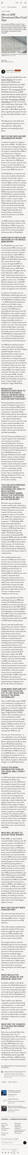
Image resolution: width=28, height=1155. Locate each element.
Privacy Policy (4, 1133)
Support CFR (4, 1125)
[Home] (2, 3)
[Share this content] (14, 1152)
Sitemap (3, 1135)
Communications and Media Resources (20, 1130)
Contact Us (4, 1130)
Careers (3, 1127)
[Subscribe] (24, 1142)
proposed (18, 90)
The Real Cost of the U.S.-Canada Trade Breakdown (14, 1091)
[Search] (21, 2)
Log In (17, 2)
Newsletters (18, 1127)
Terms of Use (18, 1133)
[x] (18, 1152)
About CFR (4, 1123)
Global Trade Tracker (13, 1099)
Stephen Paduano (7, 80)
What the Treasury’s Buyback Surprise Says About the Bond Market (17, 1107)
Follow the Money (6, 11)
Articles (3, 7)
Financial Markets (12, 1082)
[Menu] (25, 2)
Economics (4, 1082)
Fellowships (17, 1125)
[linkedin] (5, 1152)
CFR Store (17, 1128)
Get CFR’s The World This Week (10, 1139)
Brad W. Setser (10, 70)
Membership (18, 1123)
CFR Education (5, 1128)
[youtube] (8, 1152)
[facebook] (2, 1152)
